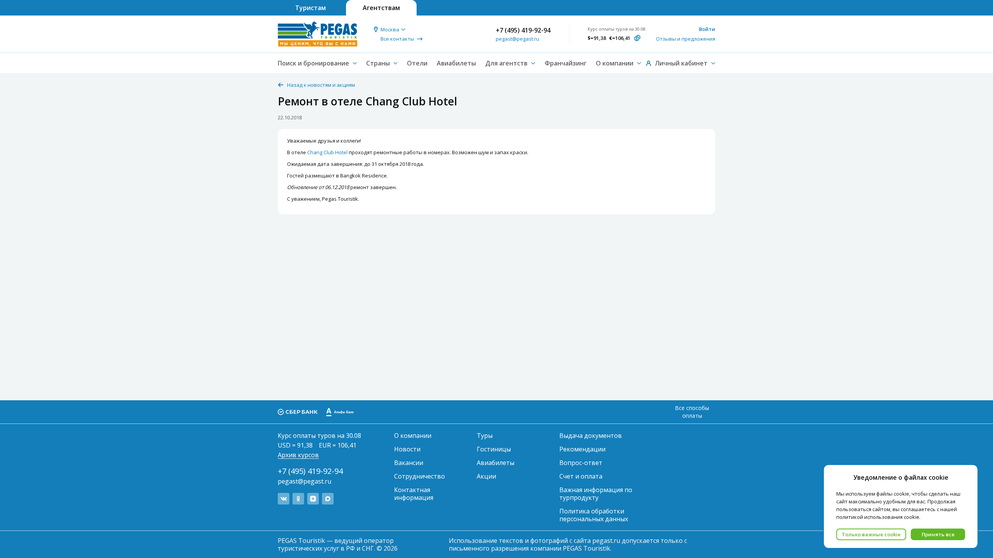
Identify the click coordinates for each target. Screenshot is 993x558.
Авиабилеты (456, 63)
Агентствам (381, 7)
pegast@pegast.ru (517, 38)
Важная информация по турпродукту (595, 494)
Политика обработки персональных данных (593, 515)
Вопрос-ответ (580, 462)
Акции (486, 476)
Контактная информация (413, 494)
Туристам (310, 7)
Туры (485, 435)
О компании (412, 435)
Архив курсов (298, 455)
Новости (407, 449)
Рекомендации (582, 449)
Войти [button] (707, 29)
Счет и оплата (580, 476)
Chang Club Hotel (327, 152)
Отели (417, 63)
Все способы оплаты (692, 411)
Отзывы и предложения (685, 38)
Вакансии (408, 462)
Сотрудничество (419, 476)
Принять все (938, 534)
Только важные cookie (871, 534)
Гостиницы (494, 449)
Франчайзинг (565, 63)
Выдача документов (590, 435)
